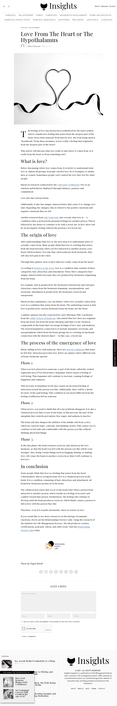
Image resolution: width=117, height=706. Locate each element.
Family (39, 15)
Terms (93, 688)
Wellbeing (78, 20)
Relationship (26, 15)
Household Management (73, 15)
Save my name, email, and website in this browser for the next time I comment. (51, 621)
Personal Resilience (44, 20)
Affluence (92, 20)
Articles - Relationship (30, 27)
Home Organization (100, 15)
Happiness (64, 20)
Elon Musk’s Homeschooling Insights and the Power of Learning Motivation (35, 694)
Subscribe (104, 6)
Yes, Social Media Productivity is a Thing (35, 661)
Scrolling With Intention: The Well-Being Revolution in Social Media (35, 684)
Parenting (51, 15)
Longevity (106, 20)
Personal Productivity (17, 20)
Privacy (81, 688)
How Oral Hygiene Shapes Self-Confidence (21, 681)
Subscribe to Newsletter (115, 353)
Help (87, 688)
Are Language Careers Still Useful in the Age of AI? (22, 693)
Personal (11, 15)
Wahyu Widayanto (34, 46)
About (97, 6)
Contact (112, 6)
